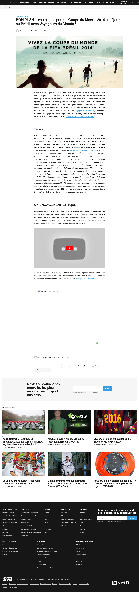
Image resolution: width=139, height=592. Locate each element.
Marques (82, 512)
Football (26, 16)
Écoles (4, 545)
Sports (47, 509)
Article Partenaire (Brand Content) (47, 551)
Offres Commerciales (67, 526)
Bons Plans (5, 532)
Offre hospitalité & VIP (43, 564)
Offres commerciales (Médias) (46, 568)
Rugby (47, 516)
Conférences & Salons (67, 519)
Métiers (4, 554)
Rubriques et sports (8, 512)
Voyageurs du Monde (84, 111)
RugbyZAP (79, 564)
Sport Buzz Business (9, 509)
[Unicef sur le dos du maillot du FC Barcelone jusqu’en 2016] (115, 422)
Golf (46, 532)
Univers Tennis (80, 548)
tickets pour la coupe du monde (80, 117)
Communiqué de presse (44, 554)
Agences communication (9, 522)
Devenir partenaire (22, 584)
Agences (82, 529)
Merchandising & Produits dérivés (31, 532)
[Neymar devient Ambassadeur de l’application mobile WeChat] (69, 422)
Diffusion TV (64, 516)
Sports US (48, 529)
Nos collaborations (45, 584)
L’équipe (54, 584)
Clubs (81, 522)
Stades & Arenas (26, 519)
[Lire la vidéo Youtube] (69, 248)
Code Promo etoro (7, 536)
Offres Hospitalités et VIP (68, 522)
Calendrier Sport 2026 (8, 516)
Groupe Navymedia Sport (84, 541)
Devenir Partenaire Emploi (45, 548)
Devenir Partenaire (42, 545)
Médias (82, 526)
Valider (107, 388)
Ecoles (82, 532)
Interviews (5, 529)
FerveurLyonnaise (81, 554)
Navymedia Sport (53, 579)
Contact (75, 584)
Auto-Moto (6, 436)
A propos (4, 584)
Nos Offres (41, 541)
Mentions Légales (84, 584)
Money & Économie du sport (29, 529)
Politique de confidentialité (9, 587)
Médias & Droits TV (26, 526)
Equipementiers (25, 522)
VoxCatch (78, 551)
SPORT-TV (79, 561)
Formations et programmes (10, 551)
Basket (47, 519)
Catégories (25, 509)
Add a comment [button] (43, 370)
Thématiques (65, 509)
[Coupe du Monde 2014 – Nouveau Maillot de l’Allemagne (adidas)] (23, 464)
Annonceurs (12, 584)
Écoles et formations (8, 519)
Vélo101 (78, 545)
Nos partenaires (34, 584)
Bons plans (20, 16)
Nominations (24, 536)
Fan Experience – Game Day (29, 512)
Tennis (47, 522)
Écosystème (84, 509)
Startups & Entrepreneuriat (29, 516)
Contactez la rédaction (65, 584)
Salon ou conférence (43, 558)
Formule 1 (48, 526)
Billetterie (64, 512)
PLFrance (78, 558)
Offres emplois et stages (9, 526)
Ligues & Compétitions (86, 519)
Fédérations (83, 516)
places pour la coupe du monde (83, 150)
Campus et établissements (10, 548)
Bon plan (39, 561)
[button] (3, 2)
